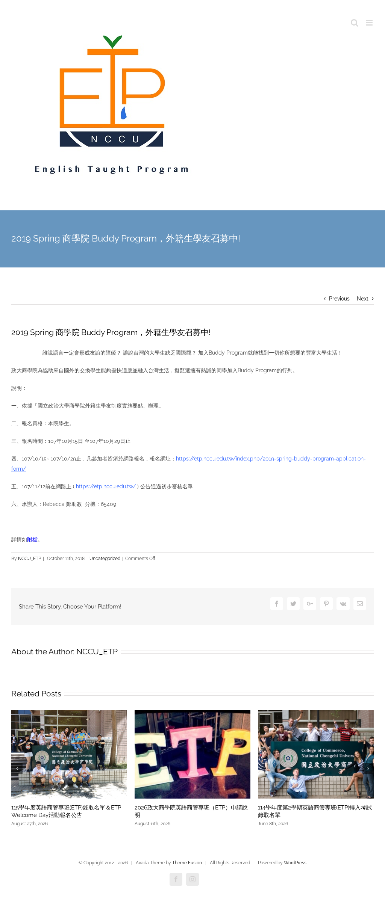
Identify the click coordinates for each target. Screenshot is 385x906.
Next (362, 299)
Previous (339, 299)
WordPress (295, 862)
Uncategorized (104, 558)
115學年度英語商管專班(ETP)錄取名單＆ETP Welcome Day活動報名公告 (66, 811)
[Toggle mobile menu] (370, 23)
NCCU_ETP (29, 558)
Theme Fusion (187, 862)
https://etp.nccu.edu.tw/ (106, 486)
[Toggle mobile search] (354, 23)
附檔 (32, 539)
